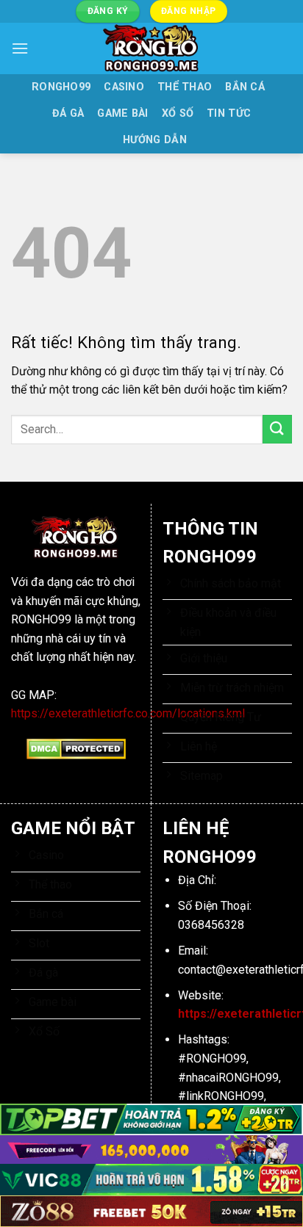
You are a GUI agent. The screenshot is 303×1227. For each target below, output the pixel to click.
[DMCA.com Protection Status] (76, 748)
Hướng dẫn (155, 140)
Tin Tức (229, 113)
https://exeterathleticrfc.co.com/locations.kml (128, 713)
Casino (124, 87)
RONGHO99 (61, 87)
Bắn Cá (245, 87)
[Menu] (20, 48)
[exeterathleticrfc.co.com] (151, 48)
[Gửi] (277, 429)
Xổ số (177, 113)
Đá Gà (68, 113)
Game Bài (122, 113)
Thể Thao (184, 87)
